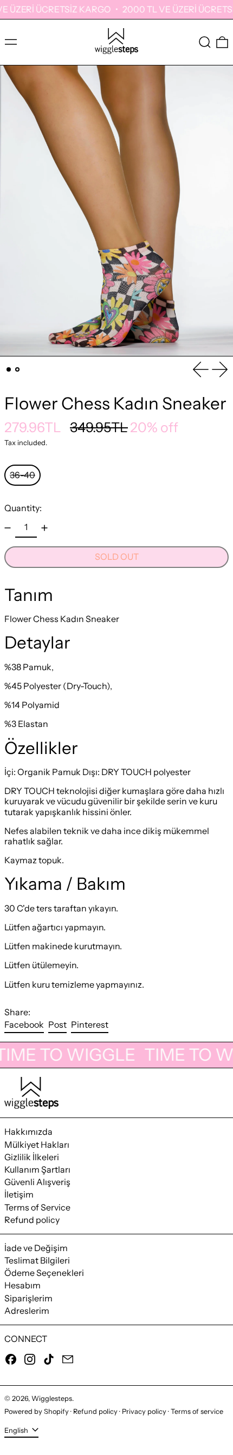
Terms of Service (37, 1207)
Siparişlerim (28, 1298)
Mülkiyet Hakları (36, 1144)
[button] (204, 42)
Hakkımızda (28, 1131)
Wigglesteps (51, 1398)
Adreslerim (26, 1310)
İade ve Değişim (36, 1247)
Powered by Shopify (36, 1411)
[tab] (9, 369)
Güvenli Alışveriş (37, 1181)
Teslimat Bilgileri (37, 1260)
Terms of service (197, 1411)
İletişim (19, 1194)
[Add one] (44, 528)
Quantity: (23, 508)
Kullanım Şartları (37, 1169)
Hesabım (22, 1285)
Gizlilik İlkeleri (31, 1157)
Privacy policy (144, 1411)
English (17, 1430)
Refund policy (32, 1219)
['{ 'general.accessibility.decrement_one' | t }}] (7, 528)
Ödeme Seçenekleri (44, 1272)
